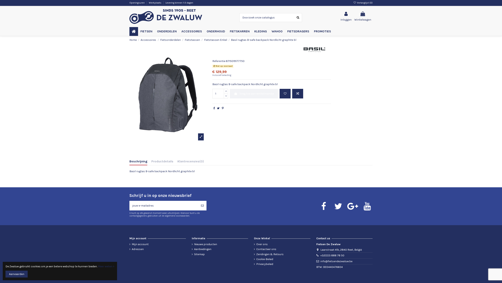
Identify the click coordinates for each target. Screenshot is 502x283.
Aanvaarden (16, 274)
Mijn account (140, 244)
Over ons (262, 244)
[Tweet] (218, 108)
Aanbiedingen (202, 249)
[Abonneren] (202, 205)
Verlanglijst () (364, 2)
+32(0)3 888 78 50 (332, 255)
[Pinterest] (223, 108)
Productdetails (162, 161)
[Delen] (214, 108)
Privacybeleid (264, 264)
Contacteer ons (266, 249)
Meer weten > (106, 266)
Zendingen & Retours (270, 254)
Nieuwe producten (205, 244)
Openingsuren (137, 2)
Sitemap (199, 254)
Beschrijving (138, 161)
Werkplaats (155, 2)
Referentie (218, 61)
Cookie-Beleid (264, 259)
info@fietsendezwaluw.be (336, 261)
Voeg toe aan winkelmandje (256, 93)
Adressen (138, 249)
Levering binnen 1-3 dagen (179, 2)
